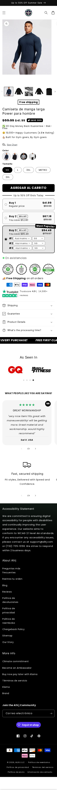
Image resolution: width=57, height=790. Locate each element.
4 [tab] (33, 380)
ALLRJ (18, 762)
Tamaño (7, 163)
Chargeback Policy (13, 629)
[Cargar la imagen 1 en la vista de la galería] (8, 91)
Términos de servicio (14, 680)
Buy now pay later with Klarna (19, 674)
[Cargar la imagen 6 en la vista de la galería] (28, 91)
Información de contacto (40, 772)
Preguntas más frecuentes (11, 570)
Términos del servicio (42, 767)
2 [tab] (26, 380)
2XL (8, 177)
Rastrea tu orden (12, 578)
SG (7, 170)
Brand (5, 693)
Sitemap (7, 635)
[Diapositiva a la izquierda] (2, 91)
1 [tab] (23, 380)
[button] (3, 12)
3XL (28, 170)
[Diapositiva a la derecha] (55, 91)
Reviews (7, 591)
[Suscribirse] (51, 713)
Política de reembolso (39, 762)
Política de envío (16, 772)
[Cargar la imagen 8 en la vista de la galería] (49, 91)
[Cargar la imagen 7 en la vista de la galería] (39, 91)
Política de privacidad (8, 610)
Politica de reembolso (8, 620)
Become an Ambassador (17, 667)
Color (5, 150)
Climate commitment (15, 661)
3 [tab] (30, 380)
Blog (4, 585)
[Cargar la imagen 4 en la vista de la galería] (18, 91)
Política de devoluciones (10, 600)
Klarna (6, 687)
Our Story (8, 642)
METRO (43, 170)
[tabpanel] (15, 370)
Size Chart (12, 144)
